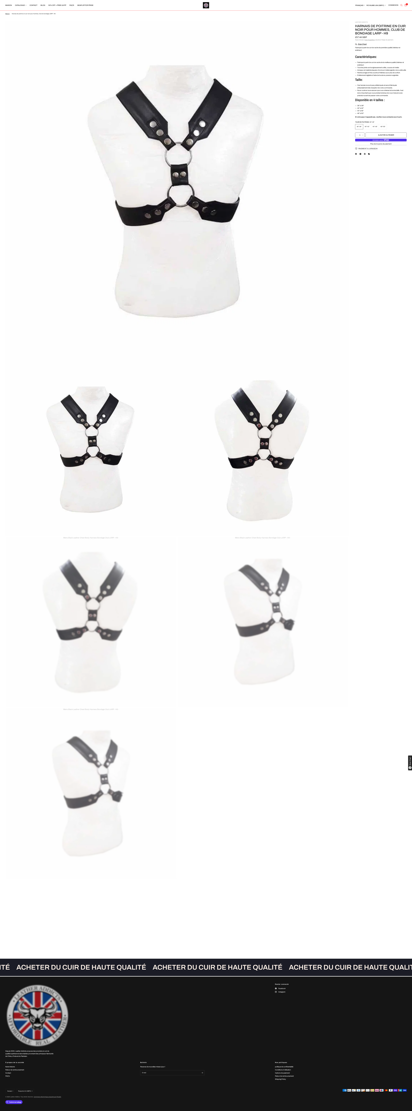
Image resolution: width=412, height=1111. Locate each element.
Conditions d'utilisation (283, 1070)
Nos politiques (281, 1062)
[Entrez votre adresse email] (202, 1072)
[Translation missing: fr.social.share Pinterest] (365, 154)
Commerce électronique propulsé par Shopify (47, 1097)
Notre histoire (10, 1067)
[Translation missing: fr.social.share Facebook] (356, 154)
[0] (405, 5)
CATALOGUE (20, 5)
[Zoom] (344, 26)
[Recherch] (401, 5)
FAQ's (71, 5)
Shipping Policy (280, 1079)
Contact (8, 1073)
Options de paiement (282, 1073)
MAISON (8, 5)
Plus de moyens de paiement (381, 144)
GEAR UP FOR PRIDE (85, 5)
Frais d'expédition (369, 40)
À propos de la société (14, 1062)
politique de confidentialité (284, 1067)
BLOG (43, 5)
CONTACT (33, 5)
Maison (7, 13)
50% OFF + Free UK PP (57, 5)
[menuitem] (9, 5)
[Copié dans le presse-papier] (369, 154)
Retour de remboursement (14, 1070)
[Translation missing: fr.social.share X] (361, 154)
